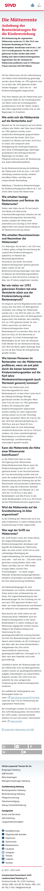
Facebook (9, 849)
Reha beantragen (9, 777)
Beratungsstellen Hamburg (14, 790)
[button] (8, 746)
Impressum (10, 838)
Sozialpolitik (7, 810)
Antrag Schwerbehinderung (14, 805)
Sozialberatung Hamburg (13, 786)
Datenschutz (10, 841)
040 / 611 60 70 (16, 884)
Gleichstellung (8, 818)
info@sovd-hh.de (23, 887)
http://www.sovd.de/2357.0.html (25, 697)
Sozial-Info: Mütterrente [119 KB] (19, 729)
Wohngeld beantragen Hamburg (16, 781)
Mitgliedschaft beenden (16, 834)
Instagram (9, 852)
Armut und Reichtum (11, 814)
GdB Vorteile (7, 773)
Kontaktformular (12, 831)
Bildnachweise (11, 845)
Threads (8, 855)
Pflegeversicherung (10, 797)
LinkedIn (9, 859)
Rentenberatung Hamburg (13, 794)
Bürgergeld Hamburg (11, 770)
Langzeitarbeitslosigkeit (12, 821)
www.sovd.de (16, 721)
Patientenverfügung (10, 801)
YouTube (9, 862)
